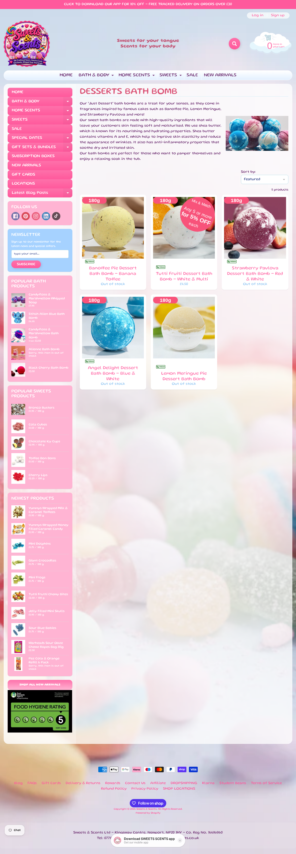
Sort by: (248, 172)
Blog (18, 783)
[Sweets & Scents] (27, 44)
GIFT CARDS (23, 174)
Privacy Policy (144, 788)
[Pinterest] (26, 216)
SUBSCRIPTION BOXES (33, 156)
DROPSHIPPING (184, 783)
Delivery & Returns (83, 783)
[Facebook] (15, 216)
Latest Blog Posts (42, 194)
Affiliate (158, 783)
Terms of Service (266, 783)
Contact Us (135, 783)
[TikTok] (56, 216)
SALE (192, 75)
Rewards (112, 783)
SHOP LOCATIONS (179, 788)
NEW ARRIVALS (220, 75)
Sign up (278, 15)
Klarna (208, 783)
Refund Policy (113, 788)
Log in (257, 15)
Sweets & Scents (146, 809)
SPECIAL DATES (42, 139)
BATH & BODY (97, 76)
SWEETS (171, 76)
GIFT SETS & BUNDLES (42, 148)
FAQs (32, 783)
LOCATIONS (23, 183)
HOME (66, 75)
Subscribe (26, 264)
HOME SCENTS (137, 76)
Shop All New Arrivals (39, 685)
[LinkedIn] (46, 216)
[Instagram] (36, 216)
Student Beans (232, 783)
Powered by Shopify (148, 813)
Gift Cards (51, 783)
